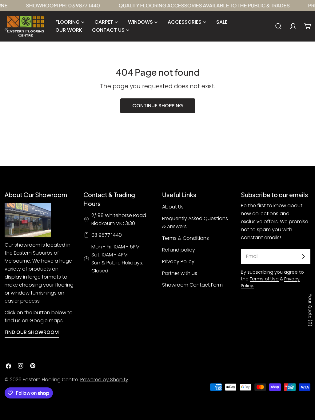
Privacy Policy (178, 261)
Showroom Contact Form (192, 284)
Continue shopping (157, 105)
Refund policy (178, 249)
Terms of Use (264, 279)
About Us (173, 206)
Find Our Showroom (32, 332)
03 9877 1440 (106, 235)
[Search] (278, 26)
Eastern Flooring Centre (50, 379)
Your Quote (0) (310, 310)
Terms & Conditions (185, 238)
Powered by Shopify (104, 379)
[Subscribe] (303, 256)
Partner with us (179, 273)
